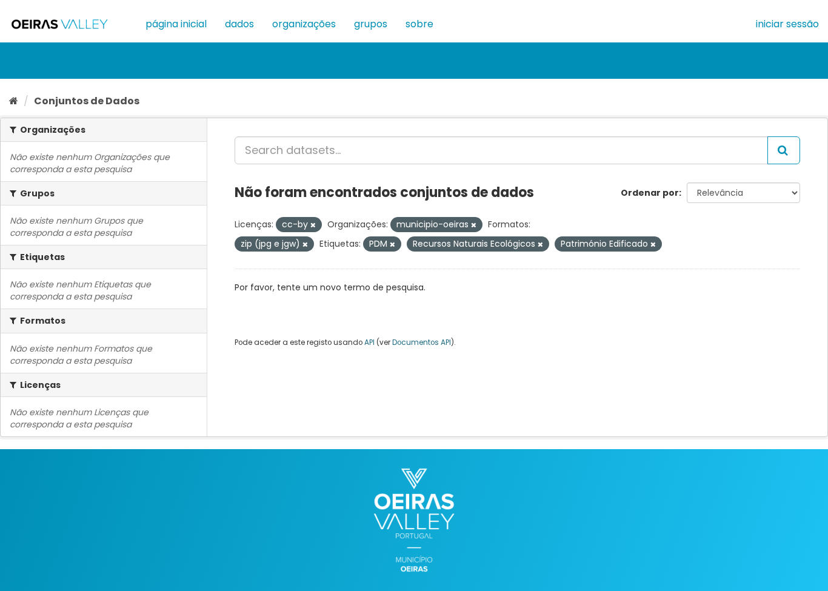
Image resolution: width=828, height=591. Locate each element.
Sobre (419, 24)
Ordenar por (650, 193)
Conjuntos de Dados (86, 101)
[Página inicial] (13, 101)
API (369, 342)
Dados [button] (239, 24)
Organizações (304, 24)
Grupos (370, 24)
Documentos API (421, 342)
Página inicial (176, 24)
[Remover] (313, 225)
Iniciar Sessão (787, 24)
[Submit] (783, 150)
